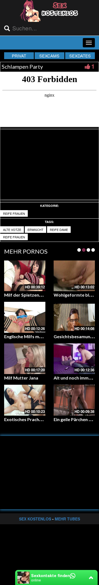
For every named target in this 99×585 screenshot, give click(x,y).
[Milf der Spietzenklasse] (24, 275)
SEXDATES (80, 56)
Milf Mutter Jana (21, 377)
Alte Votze (12, 229)
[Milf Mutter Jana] (24, 358)
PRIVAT (19, 56)
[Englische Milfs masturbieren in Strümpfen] (24, 317)
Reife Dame (59, 229)
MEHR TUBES (67, 519)
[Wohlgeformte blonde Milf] (74, 275)
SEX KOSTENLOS (35, 519)
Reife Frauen (14, 213)
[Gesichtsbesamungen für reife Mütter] (74, 317)
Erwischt (35, 229)
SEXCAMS (49, 56)
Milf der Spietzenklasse (28, 294)
